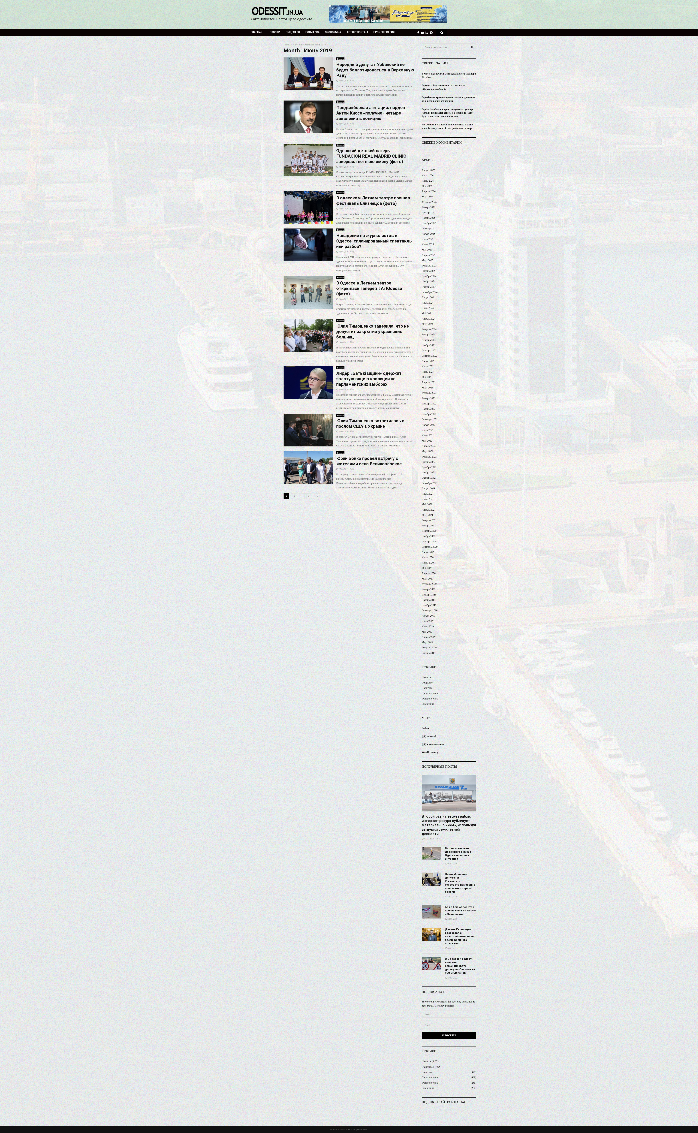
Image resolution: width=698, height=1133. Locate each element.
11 (309, 496)
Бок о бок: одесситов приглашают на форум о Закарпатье (460, 910)
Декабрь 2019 (429, 594)
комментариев (433, 744)
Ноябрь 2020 (428, 536)
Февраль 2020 (429, 583)
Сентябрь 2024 (430, 292)
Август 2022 (428, 424)
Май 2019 (427, 631)
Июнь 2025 (428, 244)
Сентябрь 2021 (430, 483)
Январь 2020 (428, 589)
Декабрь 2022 (429, 403)
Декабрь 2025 (429, 212)
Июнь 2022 (428, 435)
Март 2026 (427, 196)
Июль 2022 (428, 430)
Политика (312, 32)
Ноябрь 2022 (428, 408)
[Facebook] (419, 32)
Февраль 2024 (429, 329)
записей (429, 736)
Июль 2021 (428, 493)
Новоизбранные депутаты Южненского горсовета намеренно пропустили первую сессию (460, 883)
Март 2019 (427, 642)
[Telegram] (432, 32)
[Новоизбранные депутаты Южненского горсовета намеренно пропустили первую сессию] (431, 879)
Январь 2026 (428, 207)
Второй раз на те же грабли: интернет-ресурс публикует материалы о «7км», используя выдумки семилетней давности (449, 825)
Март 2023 (427, 387)
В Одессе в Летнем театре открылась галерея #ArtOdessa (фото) (369, 288)
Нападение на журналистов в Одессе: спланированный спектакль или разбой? (374, 241)
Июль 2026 (428, 175)
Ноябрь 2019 (428, 599)
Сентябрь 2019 (430, 610)
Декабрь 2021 (429, 467)
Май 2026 (427, 186)
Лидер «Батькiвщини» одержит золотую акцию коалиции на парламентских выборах (369, 379)
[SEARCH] (472, 47)
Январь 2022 (428, 462)
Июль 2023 (428, 366)
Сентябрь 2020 (430, 546)
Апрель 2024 (429, 318)
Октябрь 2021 (429, 477)
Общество (293, 32)
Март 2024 (427, 324)
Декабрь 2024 (429, 276)
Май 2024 (427, 313)
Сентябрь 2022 (430, 419)
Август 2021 (428, 488)
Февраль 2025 (429, 265)
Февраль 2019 (429, 647)
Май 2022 (427, 440)
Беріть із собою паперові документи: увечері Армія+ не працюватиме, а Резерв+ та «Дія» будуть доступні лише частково (448, 112)
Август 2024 (428, 297)
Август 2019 (428, 615)
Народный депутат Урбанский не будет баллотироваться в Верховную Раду (375, 70)
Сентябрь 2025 (430, 228)
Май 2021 (427, 504)
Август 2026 (428, 170)
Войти (425, 728)
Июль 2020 (428, 557)
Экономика (333, 32)
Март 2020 (427, 578)
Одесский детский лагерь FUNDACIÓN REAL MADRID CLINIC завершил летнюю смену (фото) (371, 156)
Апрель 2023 (429, 382)
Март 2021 (427, 515)
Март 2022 (427, 451)
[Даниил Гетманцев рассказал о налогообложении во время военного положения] (431, 934)
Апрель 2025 (429, 255)
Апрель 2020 (429, 573)
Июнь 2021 (428, 499)
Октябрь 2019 (429, 605)
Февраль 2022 (429, 456)
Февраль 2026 (429, 202)
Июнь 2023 (428, 371)
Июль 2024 (428, 302)
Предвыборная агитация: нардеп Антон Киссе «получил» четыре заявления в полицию (370, 113)
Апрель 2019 (429, 637)
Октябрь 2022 (429, 414)
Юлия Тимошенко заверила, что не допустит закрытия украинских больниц (372, 332)
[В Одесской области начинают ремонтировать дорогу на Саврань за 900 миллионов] (431, 963)
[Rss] (428, 32)
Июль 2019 (428, 621)
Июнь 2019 (428, 626)
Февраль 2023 (429, 392)
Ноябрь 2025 (428, 217)
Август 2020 (428, 552)
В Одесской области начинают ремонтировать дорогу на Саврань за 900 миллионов (460, 965)
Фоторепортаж (357, 32)
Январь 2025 (428, 270)
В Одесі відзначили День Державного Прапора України (449, 75)
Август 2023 (428, 361)
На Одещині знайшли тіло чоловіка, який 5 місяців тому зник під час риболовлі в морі (447, 126)
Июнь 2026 (428, 180)
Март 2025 (427, 260)
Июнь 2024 (428, 308)
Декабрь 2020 (429, 530)
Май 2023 (427, 377)
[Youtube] (423, 32)
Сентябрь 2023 (430, 355)
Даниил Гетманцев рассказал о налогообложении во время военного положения (459, 936)
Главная (256, 32)
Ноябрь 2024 (428, 281)
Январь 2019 (428, 653)
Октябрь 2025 (429, 223)
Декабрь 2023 (429, 340)
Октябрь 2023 (429, 350)
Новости (274, 32)
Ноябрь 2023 (428, 345)
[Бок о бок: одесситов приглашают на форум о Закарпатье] (431, 912)
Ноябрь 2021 (428, 472)
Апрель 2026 (429, 191)
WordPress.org (430, 752)
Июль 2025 (428, 239)
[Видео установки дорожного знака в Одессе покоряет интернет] (431, 853)
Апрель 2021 (429, 509)
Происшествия (384, 32)
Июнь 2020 (428, 562)
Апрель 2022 (429, 446)
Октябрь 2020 (429, 541)
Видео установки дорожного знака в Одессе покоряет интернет (458, 854)
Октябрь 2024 (429, 286)
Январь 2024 (428, 334)
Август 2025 (428, 233)
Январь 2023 (428, 398)
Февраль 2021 (429, 520)
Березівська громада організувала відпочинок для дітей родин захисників (448, 99)
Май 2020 (427, 568)
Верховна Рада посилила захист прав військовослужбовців (443, 87)
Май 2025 (427, 249)
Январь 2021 (428, 525)
